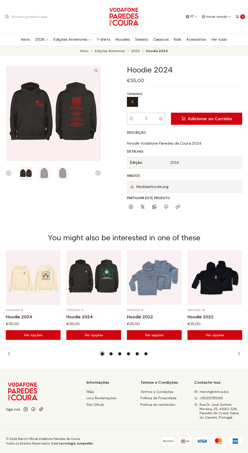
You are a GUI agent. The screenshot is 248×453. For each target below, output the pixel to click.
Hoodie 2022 (140, 316)
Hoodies (123, 39)
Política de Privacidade (158, 398)
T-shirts (103, 39)
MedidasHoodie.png (152, 187)
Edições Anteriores (70, 39)
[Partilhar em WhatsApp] (154, 207)
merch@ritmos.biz (214, 392)
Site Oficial (95, 404)
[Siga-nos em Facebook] (33, 409)
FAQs (90, 392)
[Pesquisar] (7, 17)
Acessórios (196, 39)
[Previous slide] (9, 173)
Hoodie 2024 (19, 316)
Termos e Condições (156, 392)
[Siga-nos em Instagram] (25, 409)
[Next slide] (97, 173)
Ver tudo (219, 39)
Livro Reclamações (101, 398)
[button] (102, 354)
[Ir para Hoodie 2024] (33, 277)
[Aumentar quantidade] (161, 119)
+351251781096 (211, 398)
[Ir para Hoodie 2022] (154, 277)
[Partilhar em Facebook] (131, 207)
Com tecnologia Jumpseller (72, 443)
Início (25, 39)
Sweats (141, 39)
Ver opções (33, 335)
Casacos (161, 39)
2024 (135, 51)
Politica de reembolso (157, 404)
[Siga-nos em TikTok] (41, 409)
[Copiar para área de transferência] (178, 207)
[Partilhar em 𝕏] (143, 207)
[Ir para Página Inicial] (124, 17)
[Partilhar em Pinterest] (166, 207)
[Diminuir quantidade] (131, 119)
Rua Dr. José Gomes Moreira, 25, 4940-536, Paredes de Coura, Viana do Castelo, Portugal (219, 411)
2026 (40, 39)
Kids (177, 39)
